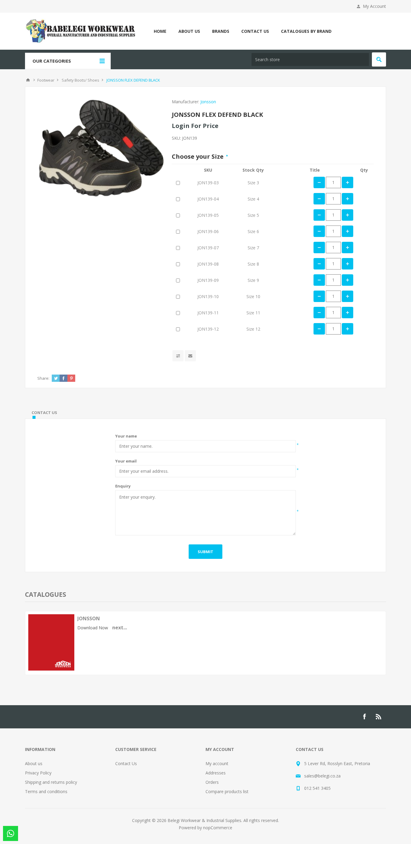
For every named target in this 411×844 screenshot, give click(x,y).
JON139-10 (208, 296)
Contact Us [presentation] (44, 412)
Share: (43, 378)
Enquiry (123, 486)
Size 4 (253, 199)
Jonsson (208, 101)
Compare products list (227, 791)
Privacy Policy (38, 773)
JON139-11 (208, 313)
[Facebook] (364, 716)
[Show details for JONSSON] (51, 669)
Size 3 (253, 182)
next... (119, 627)
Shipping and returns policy (51, 782)
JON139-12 (208, 329)
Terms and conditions (46, 791)
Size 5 (253, 215)
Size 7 (253, 248)
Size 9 (253, 280)
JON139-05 (208, 215)
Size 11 (253, 313)
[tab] (44, 412)
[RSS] (379, 716)
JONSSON (88, 618)
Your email (126, 461)
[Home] (28, 80)
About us (33, 763)
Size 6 (253, 231)
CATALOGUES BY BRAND (306, 31)
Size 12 (253, 329)
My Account (374, 6)
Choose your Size (198, 156)
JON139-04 (208, 199)
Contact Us (126, 763)
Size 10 (253, 296)
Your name (126, 436)
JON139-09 (208, 280)
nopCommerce (217, 827)
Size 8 (253, 264)
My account (217, 763)
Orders (212, 782)
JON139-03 (208, 182)
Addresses (216, 773)
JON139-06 (208, 231)
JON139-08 (208, 264)
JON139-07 (208, 248)
